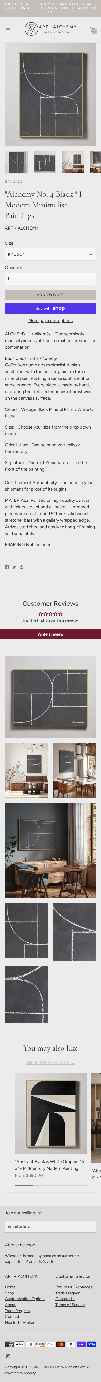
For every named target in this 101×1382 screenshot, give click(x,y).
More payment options (50, 320)
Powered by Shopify (20, 1373)
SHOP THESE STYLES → (50, 1062)
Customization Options (25, 1298)
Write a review (50, 634)
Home (10, 1287)
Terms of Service (70, 1304)
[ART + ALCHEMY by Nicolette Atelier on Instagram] (8, 1356)
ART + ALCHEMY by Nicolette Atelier (62, 1367)
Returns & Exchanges (73, 1287)
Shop (9, 1293)
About (10, 1304)
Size (9, 243)
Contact (12, 1316)
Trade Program (17, 1310)
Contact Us (65, 1298)
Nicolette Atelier (19, 1322)
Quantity (13, 267)
